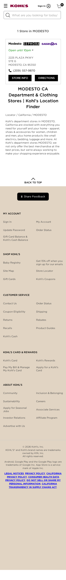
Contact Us (10, 303)
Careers (40, 401)
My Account (43, 221)
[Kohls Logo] (19, 7)
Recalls (7, 328)
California (24, 114)
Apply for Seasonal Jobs (15, 409)
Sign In (7, 221)
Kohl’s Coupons (45, 279)
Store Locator (44, 270)
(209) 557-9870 (23, 70)
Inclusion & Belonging (49, 393)
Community (10, 393)
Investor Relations (14, 417)
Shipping (41, 311)
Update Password (14, 230)
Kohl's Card (10, 360)
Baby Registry (12, 262)
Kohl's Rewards (45, 360)
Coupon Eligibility (14, 311)
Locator (11, 114)
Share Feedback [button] (34, 196)
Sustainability (11, 401)
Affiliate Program (46, 417)
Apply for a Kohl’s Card (47, 369)
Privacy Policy (35, 473)
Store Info (20, 77)
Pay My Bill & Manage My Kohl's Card (16, 369)
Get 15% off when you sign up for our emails (49, 262)
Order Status (44, 303)
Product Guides (45, 328)
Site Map (8, 270)
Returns (7, 319)
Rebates (41, 319)
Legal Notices (14, 473)
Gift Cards (9, 279)
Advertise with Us (14, 425)
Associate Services (48, 409)
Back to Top (33, 182)
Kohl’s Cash (10, 336)
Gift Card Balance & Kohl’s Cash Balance (15, 238)
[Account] (48, 6)
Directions (46, 77)
